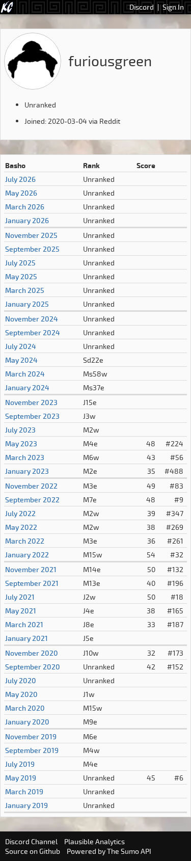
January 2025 (27, 304)
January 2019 (26, 805)
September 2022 (32, 499)
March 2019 (24, 791)
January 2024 (27, 387)
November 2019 (31, 736)
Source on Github (32, 851)
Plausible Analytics (94, 841)
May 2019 (20, 778)
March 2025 (24, 290)
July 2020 (20, 680)
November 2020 (31, 653)
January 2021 (26, 638)
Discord (141, 7)
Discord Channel (31, 841)
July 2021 (20, 597)
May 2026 (21, 193)
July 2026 (20, 179)
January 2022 (27, 554)
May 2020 (21, 694)
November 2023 (31, 402)
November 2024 (31, 319)
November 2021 (31, 569)
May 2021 (20, 610)
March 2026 (24, 206)
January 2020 (27, 722)
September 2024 (32, 332)
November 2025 (31, 235)
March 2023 (24, 457)
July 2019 (20, 764)
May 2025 (21, 276)
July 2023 (20, 430)
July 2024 (20, 346)
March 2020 (25, 708)
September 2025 (32, 249)
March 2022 (24, 541)
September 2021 (32, 583)
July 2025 (20, 262)
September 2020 (32, 666)
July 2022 (20, 513)
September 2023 (32, 416)
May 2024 (21, 360)
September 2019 (32, 750)
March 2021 (24, 624)
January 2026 (27, 220)
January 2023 (27, 471)
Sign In (173, 7)
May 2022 (21, 527)
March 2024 (25, 374)
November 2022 (31, 486)
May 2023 (21, 443)
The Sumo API (129, 851)
